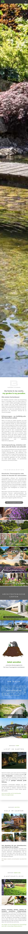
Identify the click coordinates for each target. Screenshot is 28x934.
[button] (26, 2)
